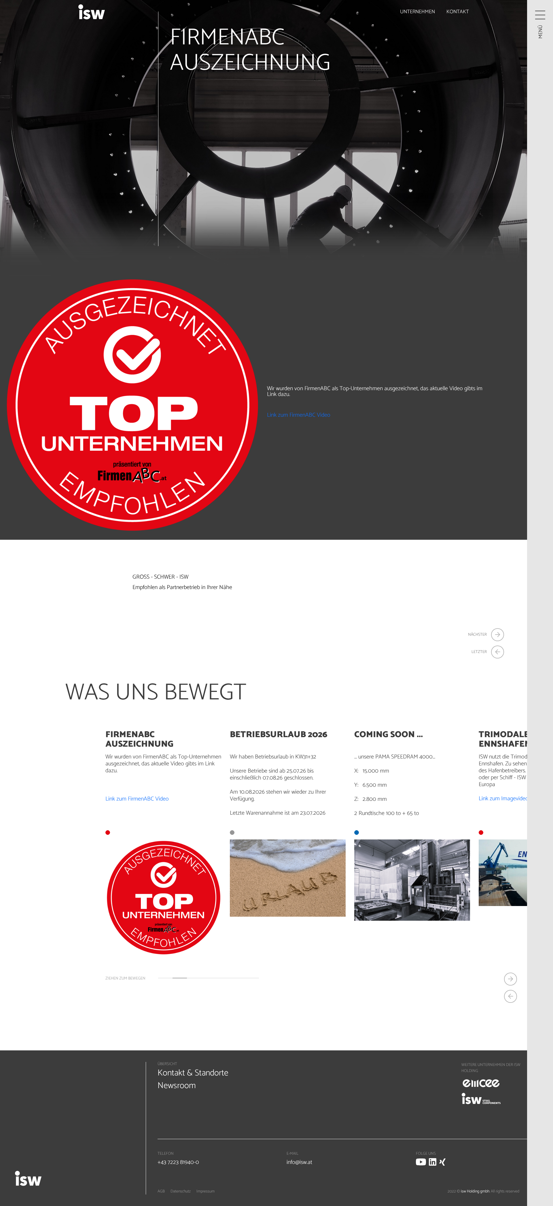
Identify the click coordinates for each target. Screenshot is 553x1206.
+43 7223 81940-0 (178, 1162)
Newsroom (177, 1086)
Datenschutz (181, 1191)
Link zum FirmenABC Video (298, 415)
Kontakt (457, 11)
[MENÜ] (540, 15)
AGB (161, 1191)
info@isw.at (299, 1162)
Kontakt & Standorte (193, 1073)
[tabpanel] (288, 823)
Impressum (205, 1191)
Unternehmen (417, 11)
